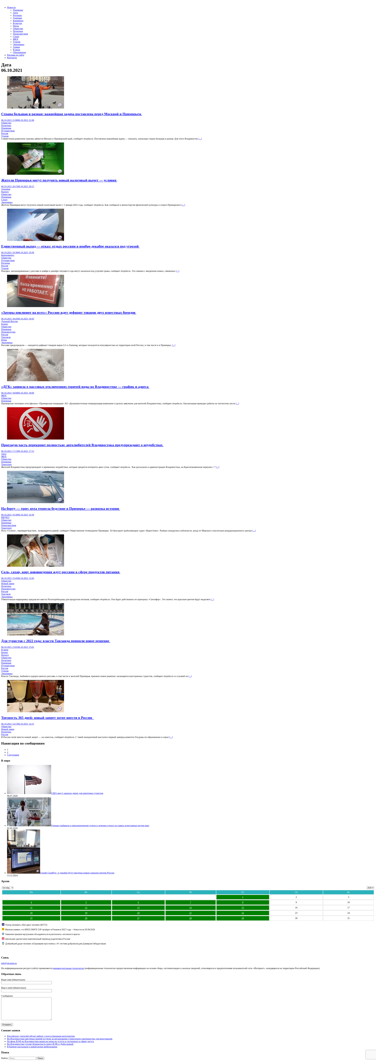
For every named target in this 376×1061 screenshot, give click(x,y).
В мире (16, 49)
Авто (15, 12)
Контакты (12, 57)
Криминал (18, 20)
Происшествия (20, 34)
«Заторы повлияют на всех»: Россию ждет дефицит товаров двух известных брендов (68, 312)
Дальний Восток (9, 321)
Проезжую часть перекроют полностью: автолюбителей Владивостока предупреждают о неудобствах (82, 445)
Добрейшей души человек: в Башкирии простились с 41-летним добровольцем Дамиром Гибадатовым (55, 943)
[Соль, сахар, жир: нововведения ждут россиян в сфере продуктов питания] (35, 566)
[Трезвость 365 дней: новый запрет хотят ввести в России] (35, 711)
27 (138, 918)
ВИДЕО (5, 517)
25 (31, 918)
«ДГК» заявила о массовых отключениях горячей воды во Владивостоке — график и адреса (75, 387)
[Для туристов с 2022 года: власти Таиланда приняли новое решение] (35, 634)
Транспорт (6, 464)
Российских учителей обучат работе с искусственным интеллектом (41, 1036)
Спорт (16, 36)
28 (190, 918)
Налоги (5, 191)
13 (138, 907)
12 (86, 907)
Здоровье (17, 18)
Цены (4, 340)
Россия (4, 133)
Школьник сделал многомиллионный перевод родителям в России (37, 939)
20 (138, 913)
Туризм (16, 42)
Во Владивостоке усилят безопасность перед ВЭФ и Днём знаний (40, 1044)
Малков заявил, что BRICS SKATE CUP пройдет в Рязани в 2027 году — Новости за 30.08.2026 (50, 929)
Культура (17, 23)
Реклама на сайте (15, 55)
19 (86, 913)
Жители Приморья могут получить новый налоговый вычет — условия (59, 180)
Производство (8, 332)
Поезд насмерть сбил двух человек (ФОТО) (26, 925)
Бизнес (4, 324)
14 (190, 907)
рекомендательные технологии (68, 968)
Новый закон (7, 583)
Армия (16, 47)
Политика (18, 31)
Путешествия (8, 131)
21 (190, 913)
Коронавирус (7, 255)
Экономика (18, 44)
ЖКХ (15, 39)
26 (86, 918)
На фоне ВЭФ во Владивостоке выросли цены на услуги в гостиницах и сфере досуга (50, 1041)
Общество (18, 28)
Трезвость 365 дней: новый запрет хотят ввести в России (47, 718)
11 (31, 907)
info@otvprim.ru (9, 963)
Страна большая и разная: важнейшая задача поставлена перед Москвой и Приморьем (71, 114)
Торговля (5, 337)
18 (31, 913)
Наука (16, 26)
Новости (11, 7)
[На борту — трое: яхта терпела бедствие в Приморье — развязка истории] (35, 502)
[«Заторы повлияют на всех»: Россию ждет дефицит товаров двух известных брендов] (35, 306)
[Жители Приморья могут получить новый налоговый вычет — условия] (35, 174)
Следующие (13, 755)
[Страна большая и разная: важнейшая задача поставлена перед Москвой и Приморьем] (35, 107)
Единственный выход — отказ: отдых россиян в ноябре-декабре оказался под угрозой (70, 246)
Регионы (17, 15)
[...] (200, 138)
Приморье (18, 10)
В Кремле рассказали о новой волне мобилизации (32, 1046)
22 (243, 913)
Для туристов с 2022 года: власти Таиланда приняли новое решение (55, 641)
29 (243, 918)
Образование (19, 52)
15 (243, 907)
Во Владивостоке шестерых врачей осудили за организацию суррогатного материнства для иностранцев (59, 1039)
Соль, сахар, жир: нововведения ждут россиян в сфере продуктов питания (60, 572)
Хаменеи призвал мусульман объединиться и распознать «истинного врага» (42, 934)
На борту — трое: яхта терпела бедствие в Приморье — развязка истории (60, 508)
